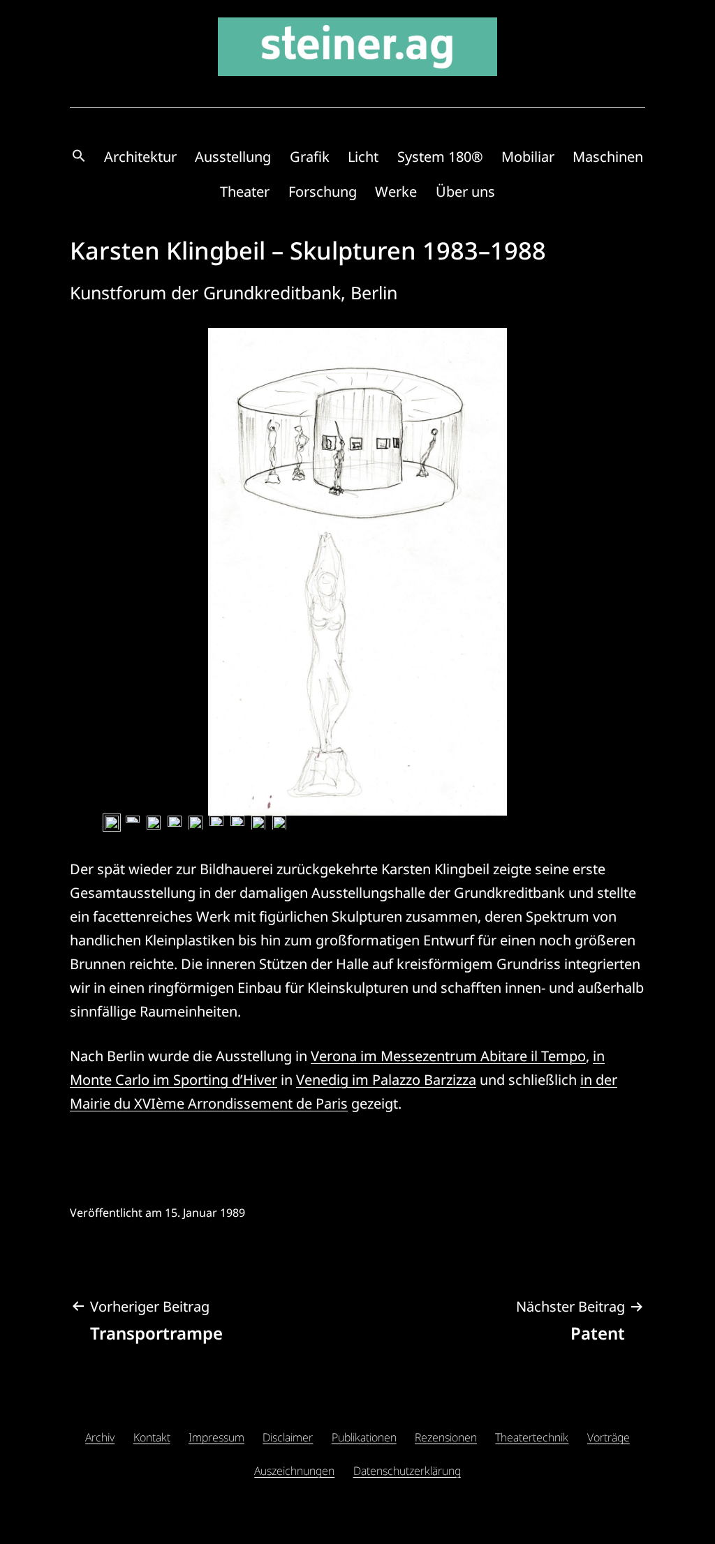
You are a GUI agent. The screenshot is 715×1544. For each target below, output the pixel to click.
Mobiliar (527, 156)
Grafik (310, 156)
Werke (396, 191)
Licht (363, 156)
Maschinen (608, 156)
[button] (79, 157)
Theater (245, 191)
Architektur (140, 156)
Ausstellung (233, 156)
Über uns (465, 191)
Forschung (322, 191)
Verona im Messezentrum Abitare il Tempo (448, 1056)
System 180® (440, 156)
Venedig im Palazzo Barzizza (386, 1079)
